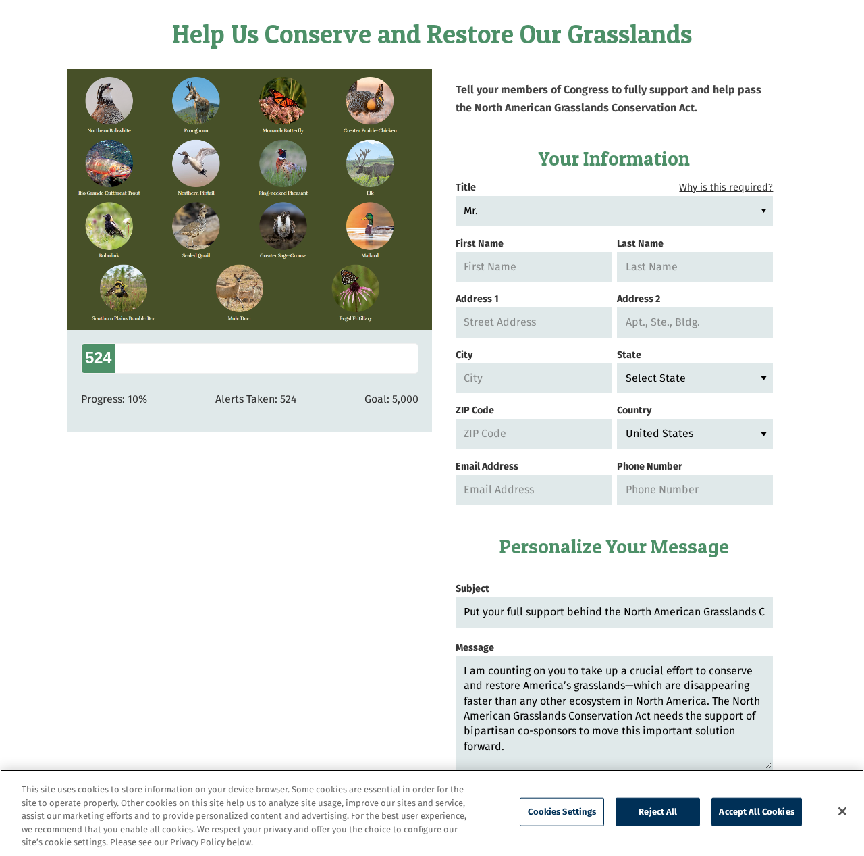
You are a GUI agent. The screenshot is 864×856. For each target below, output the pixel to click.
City (464, 355)
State (629, 355)
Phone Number (649, 466)
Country (634, 410)
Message (475, 647)
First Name (480, 243)
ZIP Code (475, 410)
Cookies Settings (562, 812)
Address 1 (477, 299)
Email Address (487, 466)
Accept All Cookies (756, 812)
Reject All (658, 812)
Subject (472, 589)
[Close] (842, 811)
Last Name (640, 243)
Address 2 (638, 299)
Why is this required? (726, 187)
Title (615, 187)
